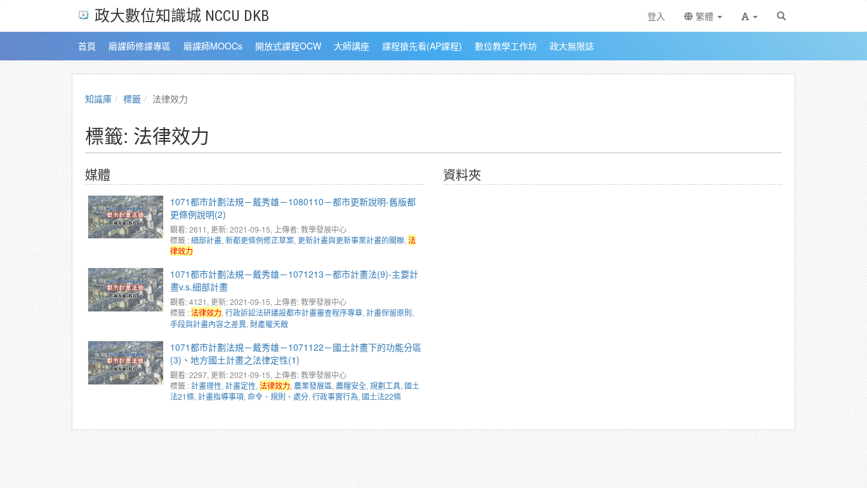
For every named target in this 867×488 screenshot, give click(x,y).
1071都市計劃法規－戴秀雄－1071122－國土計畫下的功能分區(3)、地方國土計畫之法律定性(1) (295, 353)
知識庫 (98, 98)
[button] (749, 16)
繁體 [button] (704, 16)
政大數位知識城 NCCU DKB (182, 15)
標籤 (132, 98)
